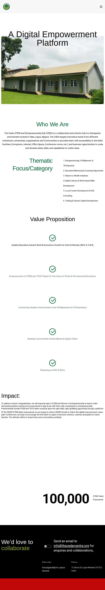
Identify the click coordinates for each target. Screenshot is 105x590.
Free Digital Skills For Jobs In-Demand (53, 569)
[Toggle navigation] (85, 6)
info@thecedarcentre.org (71, 546)
